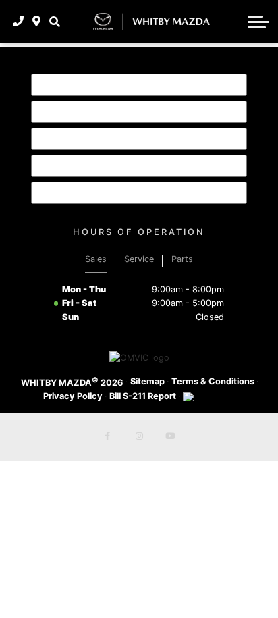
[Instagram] (139, 436)
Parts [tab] (182, 259)
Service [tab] (139, 259)
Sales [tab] (96, 259)
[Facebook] (107, 436)
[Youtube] (170, 436)
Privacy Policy (73, 396)
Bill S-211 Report (142, 396)
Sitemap (147, 381)
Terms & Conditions (212, 381)
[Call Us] (18, 21)
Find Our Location (100, 165)
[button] (54, 21)
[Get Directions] (36, 21)
